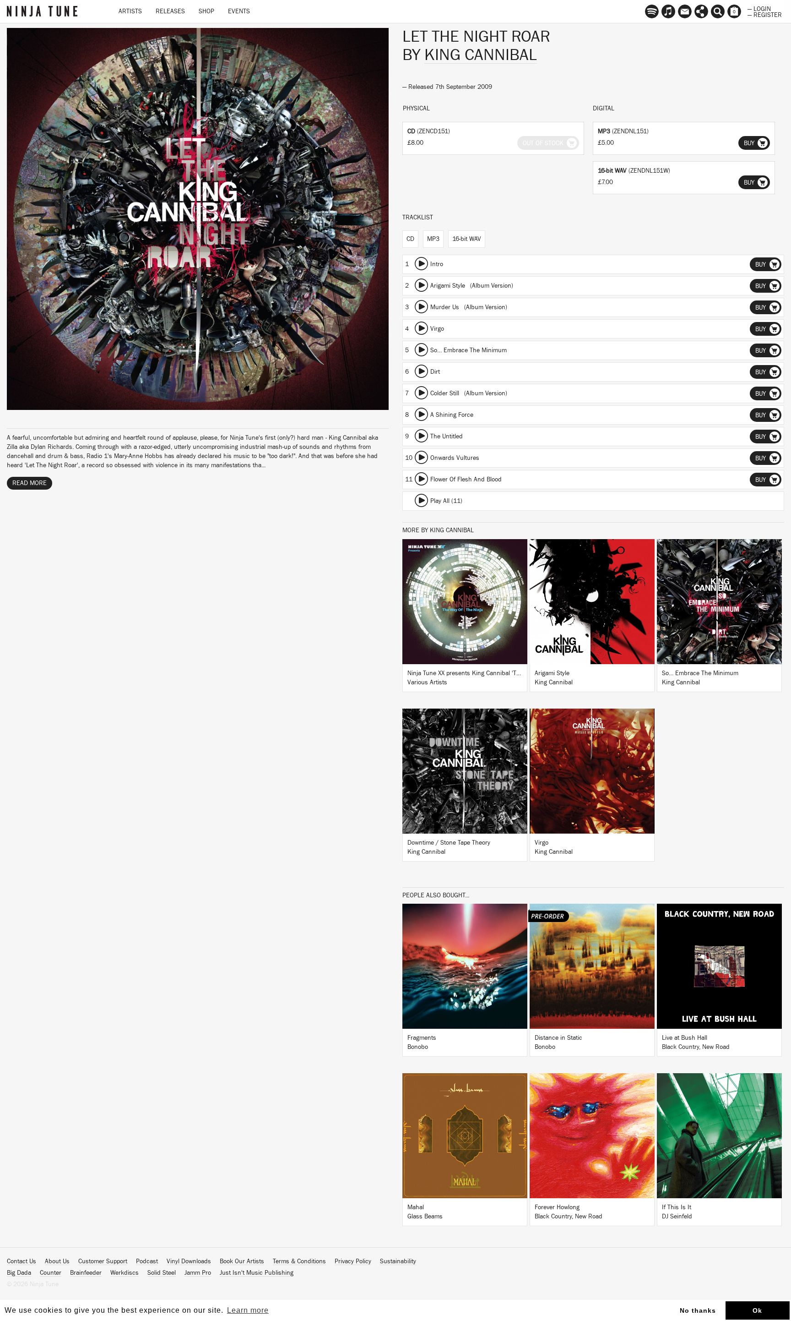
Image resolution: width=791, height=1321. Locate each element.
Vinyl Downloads (189, 1261)
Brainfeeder (86, 1273)
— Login (759, 8)
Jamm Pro (197, 1273)
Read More (29, 483)
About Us (57, 1261)
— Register (765, 14)
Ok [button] (757, 1310)
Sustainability (398, 1261)
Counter (50, 1273)
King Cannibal (480, 55)
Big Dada (19, 1273)
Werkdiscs (124, 1273)
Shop (206, 11)
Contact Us (21, 1261)
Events (239, 11)
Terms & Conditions (299, 1261)
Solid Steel (161, 1273)
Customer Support (102, 1261)
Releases (170, 11)
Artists (130, 11)
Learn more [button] (248, 1310)
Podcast (147, 1261)
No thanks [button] (698, 1310)
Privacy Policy (353, 1261)
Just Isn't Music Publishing (256, 1273)
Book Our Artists (242, 1261)
